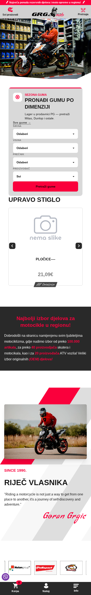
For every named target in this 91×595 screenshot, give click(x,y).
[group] (45, 49)
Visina (17, 140)
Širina (17, 126)
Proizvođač (21, 168)
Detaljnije (48, 284)
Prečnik (18, 154)
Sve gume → (22, 122)
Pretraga (83, 14)
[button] (12, 246)
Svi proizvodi (10, 14)
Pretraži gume (45, 186)
